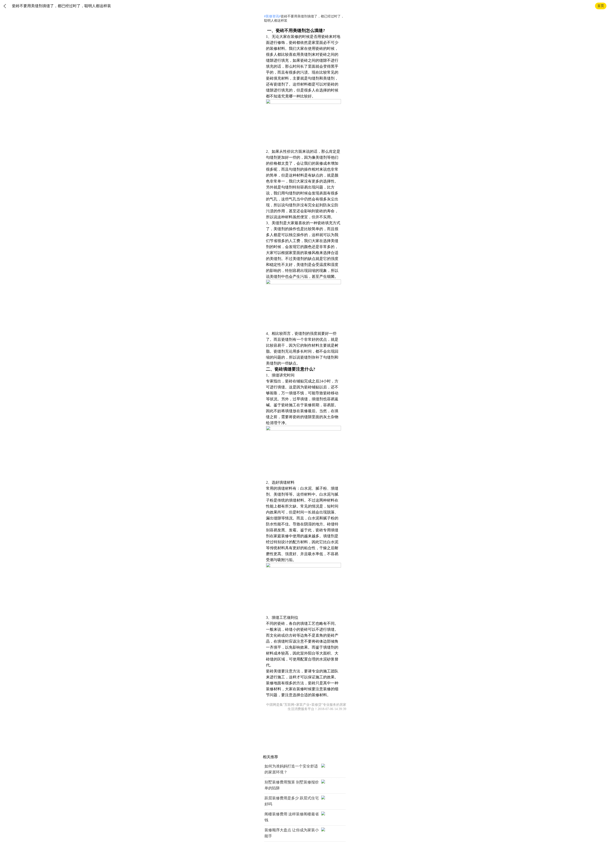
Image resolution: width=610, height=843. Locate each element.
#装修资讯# (272, 16)
